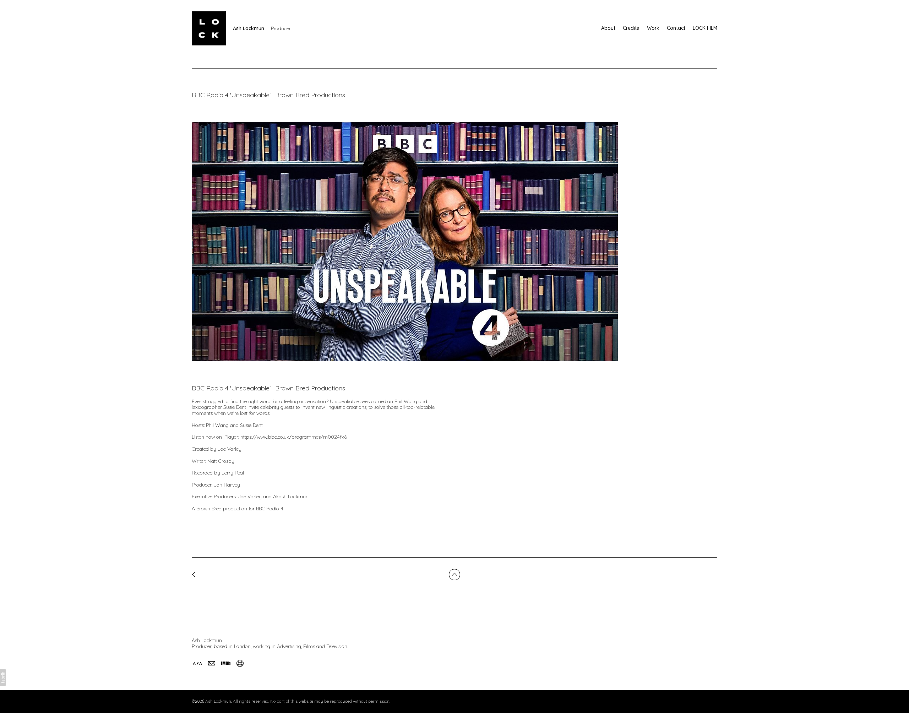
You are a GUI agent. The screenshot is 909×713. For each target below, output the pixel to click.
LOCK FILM (705, 28)
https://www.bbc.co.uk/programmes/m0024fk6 (293, 437)
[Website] (240, 663)
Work (653, 28)
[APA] (197, 663)
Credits (631, 28)
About (608, 28)
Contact (676, 28)
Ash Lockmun (207, 640)
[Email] (211, 663)
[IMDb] (226, 663)
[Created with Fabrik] (3, 677)
